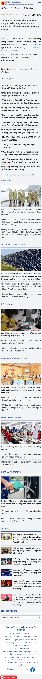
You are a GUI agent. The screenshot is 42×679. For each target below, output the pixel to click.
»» (33, 175)
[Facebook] (32, 670)
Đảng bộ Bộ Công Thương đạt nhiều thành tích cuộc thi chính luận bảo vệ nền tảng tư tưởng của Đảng (21, 222)
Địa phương (7, 304)
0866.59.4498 (24, 648)
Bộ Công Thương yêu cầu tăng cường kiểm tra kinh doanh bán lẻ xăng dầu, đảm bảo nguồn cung (21, 503)
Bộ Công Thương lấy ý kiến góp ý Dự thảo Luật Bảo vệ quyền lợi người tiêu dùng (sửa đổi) (20, 161)
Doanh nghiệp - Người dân (14, 358)
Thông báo (28, 8)
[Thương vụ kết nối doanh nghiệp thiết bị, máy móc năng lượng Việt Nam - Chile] (7, 572)
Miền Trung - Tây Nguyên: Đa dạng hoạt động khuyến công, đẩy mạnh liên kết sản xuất (27, 561)
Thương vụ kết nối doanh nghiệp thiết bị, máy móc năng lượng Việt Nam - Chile (27, 572)
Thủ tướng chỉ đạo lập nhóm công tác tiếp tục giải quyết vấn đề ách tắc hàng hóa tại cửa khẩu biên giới (20, 102)
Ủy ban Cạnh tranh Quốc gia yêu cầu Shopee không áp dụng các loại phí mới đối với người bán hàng (21, 407)
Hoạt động (6, 180)
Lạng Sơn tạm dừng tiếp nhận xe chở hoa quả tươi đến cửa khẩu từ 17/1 (19, 109)
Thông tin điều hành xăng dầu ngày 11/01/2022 (18, 145)
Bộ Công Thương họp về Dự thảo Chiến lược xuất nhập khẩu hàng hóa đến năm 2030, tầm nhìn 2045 (21, 390)
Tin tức (18, 8)
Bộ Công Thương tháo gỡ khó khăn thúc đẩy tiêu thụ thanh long (21, 168)
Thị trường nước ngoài (13, 245)
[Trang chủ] (17, 3)
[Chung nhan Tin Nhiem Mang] (17, 670)
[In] (33, 14)
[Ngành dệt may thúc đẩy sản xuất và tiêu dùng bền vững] (21, 433)
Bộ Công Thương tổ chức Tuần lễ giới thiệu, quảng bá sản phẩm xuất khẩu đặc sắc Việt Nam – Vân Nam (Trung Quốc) (21, 286)
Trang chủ (7, 8)
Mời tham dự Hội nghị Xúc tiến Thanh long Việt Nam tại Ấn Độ (19, 86)
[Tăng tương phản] (37, 14)
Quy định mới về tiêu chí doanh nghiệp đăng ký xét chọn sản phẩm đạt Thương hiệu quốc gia (20, 153)
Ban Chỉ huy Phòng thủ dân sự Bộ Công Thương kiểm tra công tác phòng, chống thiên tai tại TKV (21, 211)
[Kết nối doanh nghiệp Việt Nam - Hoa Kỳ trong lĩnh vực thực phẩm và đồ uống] (7, 550)
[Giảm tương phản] (40, 14)
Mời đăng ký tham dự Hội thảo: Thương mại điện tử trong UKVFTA (20, 94)
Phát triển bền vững (11, 418)
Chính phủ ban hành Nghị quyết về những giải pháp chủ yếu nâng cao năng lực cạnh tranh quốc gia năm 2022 (20, 131)
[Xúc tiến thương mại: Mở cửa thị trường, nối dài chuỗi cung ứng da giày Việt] (21, 319)
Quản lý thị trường (11, 472)
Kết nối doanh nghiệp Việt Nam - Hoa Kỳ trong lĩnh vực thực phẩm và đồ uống (27, 550)
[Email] (35, 14)
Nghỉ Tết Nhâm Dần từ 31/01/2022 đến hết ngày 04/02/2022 (21, 138)
